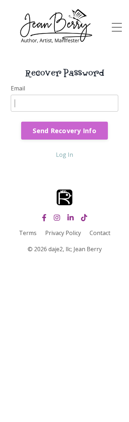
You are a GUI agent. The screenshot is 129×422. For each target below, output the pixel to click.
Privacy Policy (63, 233)
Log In (64, 155)
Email (18, 88)
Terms (28, 233)
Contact (100, 233)
